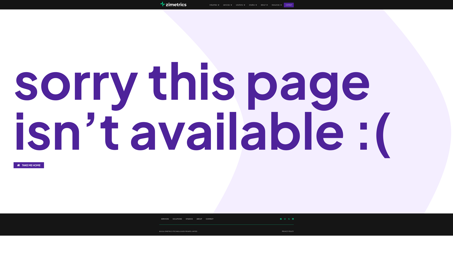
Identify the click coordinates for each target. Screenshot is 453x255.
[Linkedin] (293, 219)
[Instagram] (285, 219)
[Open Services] (231, 5)
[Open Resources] (281, 5)
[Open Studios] (256, 5)
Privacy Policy (288, 231)
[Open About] (267, 5)
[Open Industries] (218, 5)
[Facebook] (281, 219)
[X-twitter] (289, 219)
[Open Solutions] (244, 5)
